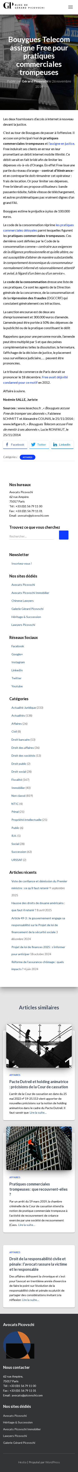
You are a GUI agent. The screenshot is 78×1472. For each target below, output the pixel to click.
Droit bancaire (20, 739)
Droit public (18, 763)
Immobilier (18, 787)
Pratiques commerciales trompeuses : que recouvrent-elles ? (38, 1189)
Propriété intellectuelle (26, 819)
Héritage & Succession (26, 617)
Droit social (18, 771)
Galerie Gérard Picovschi (27, 608)
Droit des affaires (22, 747)
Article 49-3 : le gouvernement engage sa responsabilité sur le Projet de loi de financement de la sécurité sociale (38, 925)
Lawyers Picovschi (23, 624)
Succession (18, 851)
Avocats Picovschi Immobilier (30, 592)
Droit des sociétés (23, 755)
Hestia (22, 1462)
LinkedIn (17, 670)
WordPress (52, 1462)
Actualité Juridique (23, 707)
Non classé (18, 795)
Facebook (17, 646)
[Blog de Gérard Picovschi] (26, 5)
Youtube (17, 686)
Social (15, 844)
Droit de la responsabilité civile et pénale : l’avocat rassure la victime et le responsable (38, 1263)
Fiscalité (16, 779)
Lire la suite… (38, 1112)
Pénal (15, 811)
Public (15, 828)
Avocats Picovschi (23, 584)
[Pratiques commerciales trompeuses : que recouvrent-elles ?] (39, 1148)
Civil (14, 731)
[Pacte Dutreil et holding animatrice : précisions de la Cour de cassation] (39, 1045)
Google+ (17, 654)
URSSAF (16, 860)
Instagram (18, 662)
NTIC (15, 803)
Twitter (16, 678)
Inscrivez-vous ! (21, 563)
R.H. (14, 835)
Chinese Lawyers (22, 600)
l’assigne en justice (61, 143)
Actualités (18, 715)
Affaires (27, 457)
